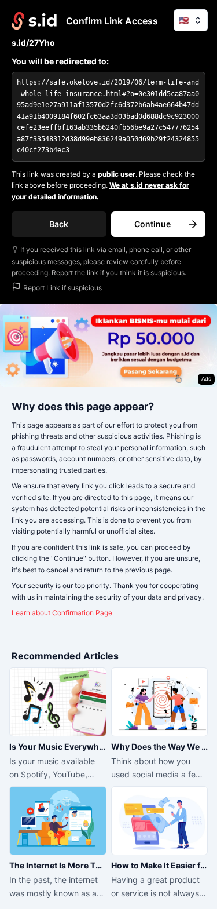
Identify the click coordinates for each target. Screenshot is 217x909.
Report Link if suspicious (62, 287)
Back (58, 224)
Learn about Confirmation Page (62, 612)
